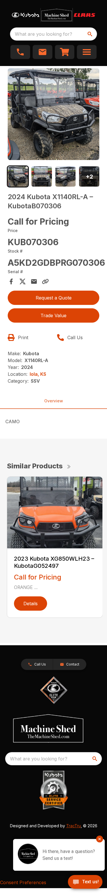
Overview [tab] (53, 400)
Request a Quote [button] (54, 298)
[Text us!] (85, 882)
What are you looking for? (43, 34)
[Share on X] (22, 281)
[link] (65, 52)
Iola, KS (38, 374)
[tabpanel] (54, 115)
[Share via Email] (34, 281)
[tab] (18, 176)
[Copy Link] (45, 281)
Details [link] (30, 603)
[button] (20, 52)
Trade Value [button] (53, 315)
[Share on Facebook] (11, 281)
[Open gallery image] (54, 114)
